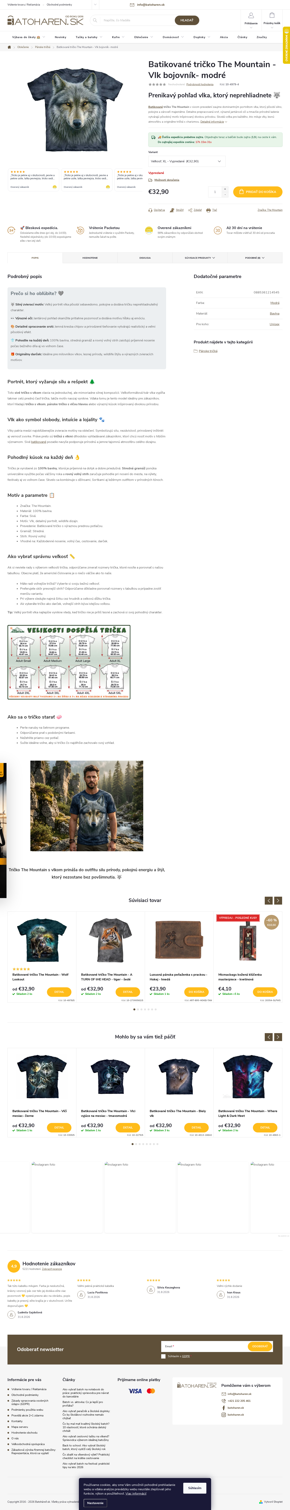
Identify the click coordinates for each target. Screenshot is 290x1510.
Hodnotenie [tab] (90, 257)
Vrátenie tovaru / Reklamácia (23, 5)
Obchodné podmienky (59, 5)
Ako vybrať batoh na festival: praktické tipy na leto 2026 (86, 1465)
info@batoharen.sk (240, 1394)
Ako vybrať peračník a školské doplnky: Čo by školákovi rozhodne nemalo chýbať (86, 1414)
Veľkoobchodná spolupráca (28, 1444)
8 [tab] (157, 1144)
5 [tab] (149, 1009)
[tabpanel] (42, 957)
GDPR (186, 1356)
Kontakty (16, 1421)
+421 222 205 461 (239, 1401)
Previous (269, 901)
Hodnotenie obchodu (24, 1433)
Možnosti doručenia (166, 180)
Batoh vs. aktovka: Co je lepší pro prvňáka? (83, 1404)
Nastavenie (95, 1503)
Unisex (274, 324)
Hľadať (187, 20)
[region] (74, 180)
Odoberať (260, 1346)
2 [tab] (138, 1009)
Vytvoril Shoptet (273, 1502)
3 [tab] (141, 1009)
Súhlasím (194, 1488)
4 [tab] (145, 1009)
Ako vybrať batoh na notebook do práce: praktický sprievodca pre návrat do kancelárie (86, 1393)
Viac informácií (135, 1493)
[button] (56, 1197)
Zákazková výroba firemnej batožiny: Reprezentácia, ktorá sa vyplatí (33, 1451)
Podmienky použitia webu (27, 1410)
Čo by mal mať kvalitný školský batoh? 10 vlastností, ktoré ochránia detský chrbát (86, 1427)
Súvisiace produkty (198, 257)
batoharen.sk (236, 1408)
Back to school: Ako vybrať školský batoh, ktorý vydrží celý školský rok (84, 1447)
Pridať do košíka (261, 192)
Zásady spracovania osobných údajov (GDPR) (29, 1402)
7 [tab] (156, 1009)
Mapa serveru (19, 1427)
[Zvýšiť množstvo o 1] (225, 189)
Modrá (274, 303)
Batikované (155, 107)
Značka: (270, 210)
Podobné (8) (252, 257)
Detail (59, 992)
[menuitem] (28, 37)
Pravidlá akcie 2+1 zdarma (27, 1415)
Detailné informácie (212, 122)
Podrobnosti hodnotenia (199, 84)
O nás (15, 1438)
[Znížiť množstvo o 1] (225, 194)
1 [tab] (134, 1009)
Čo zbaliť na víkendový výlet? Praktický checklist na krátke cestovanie (86, 1456)
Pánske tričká (208, 351)
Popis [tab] (35, 257)
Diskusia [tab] (145, 257)
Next (278, 901)
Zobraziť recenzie (52, 1269)
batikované (38, 442)
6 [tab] (152, 1009)
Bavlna (274, 313)
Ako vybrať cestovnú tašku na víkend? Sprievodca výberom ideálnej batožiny (86, 1438)
